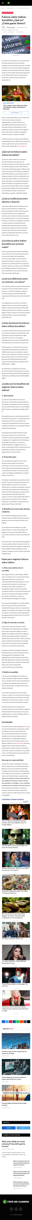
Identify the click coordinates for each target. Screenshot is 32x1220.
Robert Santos (11, 27)
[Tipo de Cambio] (15, 3)
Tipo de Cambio (18, 1214)
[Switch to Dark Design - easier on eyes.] (27, 3)
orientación (19, 743)
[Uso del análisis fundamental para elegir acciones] (16, 1093)
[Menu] (3, 2)
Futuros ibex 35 (21, 146)
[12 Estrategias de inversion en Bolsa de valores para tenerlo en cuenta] (16, 1067)
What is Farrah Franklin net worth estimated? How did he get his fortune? (21, 1173)
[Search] (29, 3)
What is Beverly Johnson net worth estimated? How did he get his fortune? (21, 1184)
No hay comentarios (8, 32)
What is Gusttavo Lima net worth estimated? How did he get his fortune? (21, 1163)
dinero (26, 726)
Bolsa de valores (7, 13)
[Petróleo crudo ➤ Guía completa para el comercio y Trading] (16, 1041)
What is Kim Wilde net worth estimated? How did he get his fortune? (13, 1143)
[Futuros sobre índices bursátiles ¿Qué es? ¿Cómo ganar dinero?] (16, 44)
